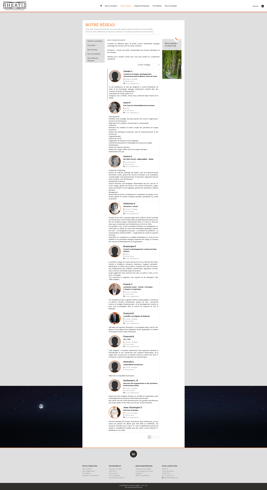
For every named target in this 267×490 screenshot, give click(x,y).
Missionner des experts (143, 469)
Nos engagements (88, 471)
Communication (130, 162)
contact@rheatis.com (171, 478)
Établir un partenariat (143, 475)
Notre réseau (125, 6)
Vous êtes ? (91, 45)
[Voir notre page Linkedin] (262, 6)
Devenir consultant (94, 41)
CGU (146, 485)
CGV (142, 485)
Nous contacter (171, 6)
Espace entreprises (141, 6)
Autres (127, 108)
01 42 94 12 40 (169, 475)
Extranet (255, 6)
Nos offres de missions (92, 59)
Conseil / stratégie (131, 79)
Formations (157, 6)
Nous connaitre (111, 6)
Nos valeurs (86, 473)
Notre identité (87, 469)
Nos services (92, 49)
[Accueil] (14, 6)
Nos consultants (93, 54)
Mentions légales (135, 485)
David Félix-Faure (137, 487)
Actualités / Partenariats (90, 475)
